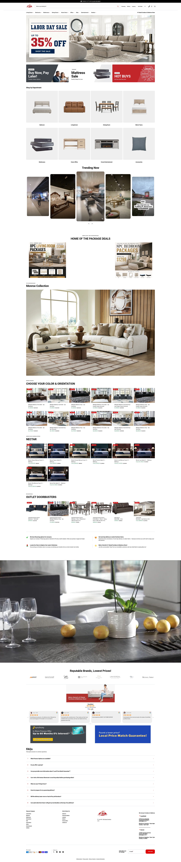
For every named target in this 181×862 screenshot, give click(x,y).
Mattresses (28, 817)
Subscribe (150, 851)
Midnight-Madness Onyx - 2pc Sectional (78, 405)
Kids (27, 820)
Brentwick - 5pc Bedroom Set (143, 519)
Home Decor (28, 822)
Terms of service (92, 859)
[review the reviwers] (57, 712)
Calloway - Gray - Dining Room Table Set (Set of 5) (78, 519)
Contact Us (64, 822)
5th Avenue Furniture (107, 819)
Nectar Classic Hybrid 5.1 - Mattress (56, 460)
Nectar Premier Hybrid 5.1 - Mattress (99, 460)
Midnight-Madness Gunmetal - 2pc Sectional (58, 405)
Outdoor (27, 827)
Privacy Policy (65, 820)
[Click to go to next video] (92, 223)
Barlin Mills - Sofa (118, 519)
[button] (151, 6)
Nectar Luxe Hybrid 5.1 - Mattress (144, 460)
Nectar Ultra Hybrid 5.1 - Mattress (57, 483)
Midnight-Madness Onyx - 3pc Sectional (78, 428)
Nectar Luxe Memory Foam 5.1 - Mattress (121, 460)
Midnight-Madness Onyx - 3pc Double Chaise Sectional (143, 405)
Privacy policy (85, 859)
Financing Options (66, 815)
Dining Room (28, 818)
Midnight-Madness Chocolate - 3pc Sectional (36, 428)
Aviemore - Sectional (33, 519)
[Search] (118, 6)
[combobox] (77, 6)
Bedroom (28, 815)
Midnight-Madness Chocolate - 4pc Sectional (101, 428)
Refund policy (79, 859)
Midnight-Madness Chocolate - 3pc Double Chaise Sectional (101, 405)
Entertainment (29, 826)
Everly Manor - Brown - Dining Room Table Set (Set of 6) (100, 519)
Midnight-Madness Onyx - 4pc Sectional (143, 428)
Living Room (28, 813)
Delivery (63, 818)
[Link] (47, 73)
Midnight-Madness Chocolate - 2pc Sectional (36, 405)
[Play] (38, 196)
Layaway (64, 817)
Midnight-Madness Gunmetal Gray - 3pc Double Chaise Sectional (122, 405)
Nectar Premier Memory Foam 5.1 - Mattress (79, 460)
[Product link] (36, 399)
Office (27, 824)
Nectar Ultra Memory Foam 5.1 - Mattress (35, 484)
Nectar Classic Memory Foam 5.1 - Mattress (36, 460)
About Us (64, 813)
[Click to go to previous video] (89, 223)
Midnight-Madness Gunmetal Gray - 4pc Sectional (122, 428)
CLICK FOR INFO (96, 1)
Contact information (100, 859)
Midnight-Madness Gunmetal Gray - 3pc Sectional (58, 428)
